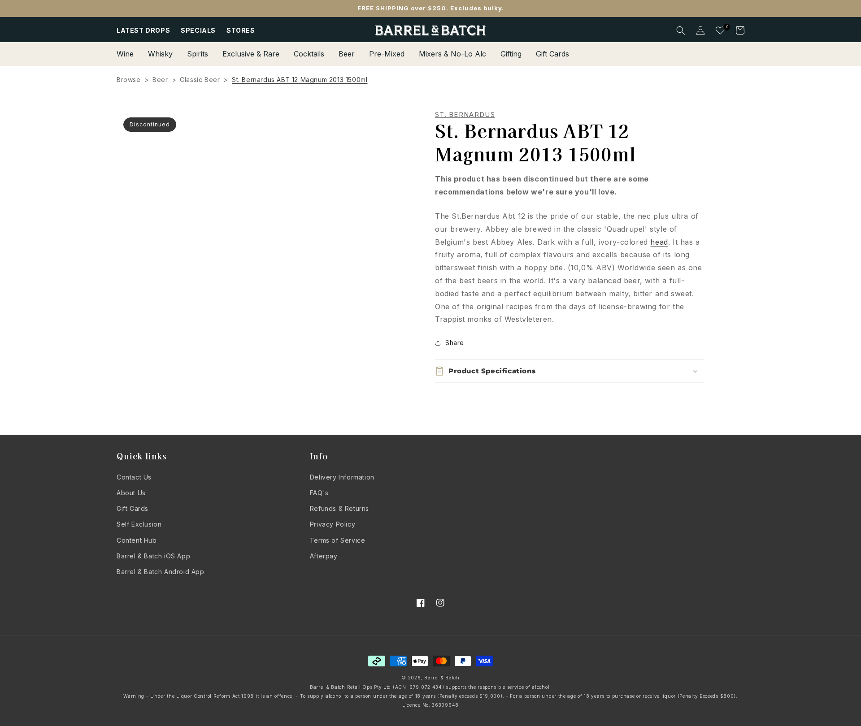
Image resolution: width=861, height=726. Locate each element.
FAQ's (319, 493)
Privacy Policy (332, 524)
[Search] (681, 30)
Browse (129, 79)
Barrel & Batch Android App (160, 571)
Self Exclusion (139, 524)
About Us (131, 493)
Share (454, 342)
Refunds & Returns (339, 508)
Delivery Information (342, 477)
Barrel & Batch (442, 677)
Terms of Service (337, 540)
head (659, 242)
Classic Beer (200, 79)
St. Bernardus (465, 115)
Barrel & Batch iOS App (153, 556)
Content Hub (137, 540)
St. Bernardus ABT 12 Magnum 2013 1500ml (299, 79)
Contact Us (134, 477)
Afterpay (324, 556)
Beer (160, 79)
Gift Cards (132, 508)
